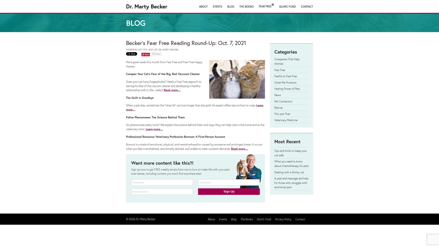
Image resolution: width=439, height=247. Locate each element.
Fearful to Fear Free (285, 76)
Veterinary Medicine (286, 120)
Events (217, 6)
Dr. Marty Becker (146, 6)
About (203, 6)
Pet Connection (283, 101)
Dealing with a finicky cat (289, 172)
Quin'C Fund (287, 6)
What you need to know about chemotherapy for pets (291, 164)
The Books (246, 6)
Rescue (278, 107)
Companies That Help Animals (287, 61)
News (277, 95)
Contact (307, 6)
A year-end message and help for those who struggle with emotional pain (291, 183)
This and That (282, 114)
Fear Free (266, 6)
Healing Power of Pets (287, 88)
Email (158, 54)
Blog (230, 6)
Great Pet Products (285, 82)
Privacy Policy (283, 219)
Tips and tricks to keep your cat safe (290, 153)
